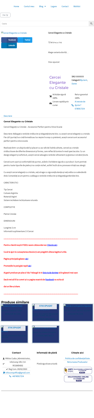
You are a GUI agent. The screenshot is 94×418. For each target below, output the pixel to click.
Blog (41, 6)
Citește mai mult (46, 319)
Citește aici (52, 245)
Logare (54, 6)
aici (26, 258)
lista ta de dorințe (50, 272)
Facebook (49, 279)
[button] (9, 40)
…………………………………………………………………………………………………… (41, 293)
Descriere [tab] (8, 116)
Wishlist (76, 6)
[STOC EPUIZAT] (46, 328)
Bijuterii (83, 80)
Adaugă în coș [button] (13, 314)
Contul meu (29, 6)
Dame (74, 83)
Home (16, 6)
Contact (65, 6)
